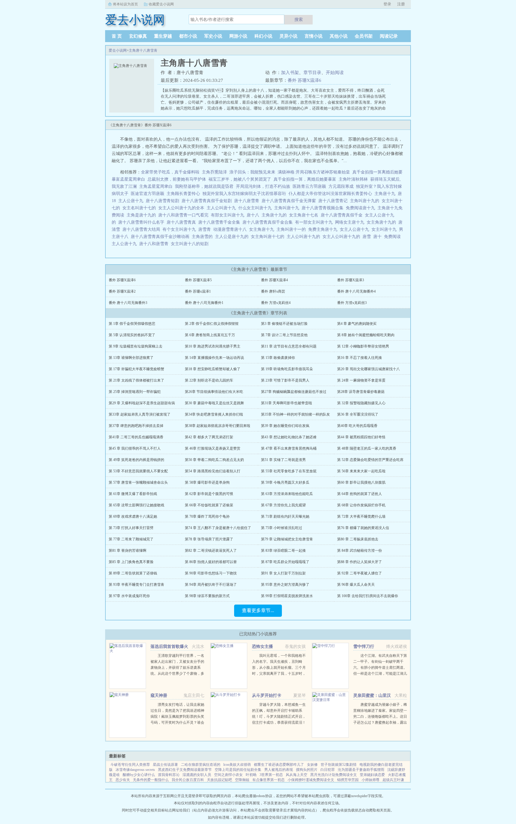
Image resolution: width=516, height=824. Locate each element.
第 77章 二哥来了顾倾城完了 (131, 539)
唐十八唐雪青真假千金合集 (268, 222)
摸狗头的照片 (306, 770)
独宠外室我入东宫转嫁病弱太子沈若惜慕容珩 (244, 193)
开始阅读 (335, 72)
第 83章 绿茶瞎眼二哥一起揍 (283, 550)
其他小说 (339, 36)
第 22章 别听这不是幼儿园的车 (209, 380)
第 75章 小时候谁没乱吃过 (281, 528)
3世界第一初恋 (271, 775)
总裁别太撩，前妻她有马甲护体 (177, 179)
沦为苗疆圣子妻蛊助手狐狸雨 (361, 770)
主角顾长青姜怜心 (183, 193)
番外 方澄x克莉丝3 (352, 303)
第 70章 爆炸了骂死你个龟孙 (207, 516)
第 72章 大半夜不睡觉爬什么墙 (361, 516)
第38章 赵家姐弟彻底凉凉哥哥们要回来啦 (217, 426)
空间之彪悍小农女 (228, 775)
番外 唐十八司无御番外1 (204, 303)
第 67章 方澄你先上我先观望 (283, 505)
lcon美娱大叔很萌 (237, 764)
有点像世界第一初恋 (268, 780)
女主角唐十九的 (382, 222)
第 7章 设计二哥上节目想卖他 (284, 335)
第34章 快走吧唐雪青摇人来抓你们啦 (214, 414)
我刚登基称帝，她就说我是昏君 (204, 186)
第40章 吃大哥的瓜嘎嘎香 (357, 426)
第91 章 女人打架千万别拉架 (283, 573)
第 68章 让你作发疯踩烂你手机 (361, 505)
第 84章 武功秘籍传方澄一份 (359, 550)
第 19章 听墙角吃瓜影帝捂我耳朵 (287, 369)
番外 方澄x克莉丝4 (276, 303)
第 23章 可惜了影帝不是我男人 (285, 380)
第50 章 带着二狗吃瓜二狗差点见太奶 (214, 460)
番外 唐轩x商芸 (273, 291)
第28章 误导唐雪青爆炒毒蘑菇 (361, 392)
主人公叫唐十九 (222, 208)
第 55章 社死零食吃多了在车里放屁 (289, 471)
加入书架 (290, 72)
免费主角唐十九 (324, 229)
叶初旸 (251, 775)
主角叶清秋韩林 (353, 179)
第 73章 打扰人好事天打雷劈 (131, 528)
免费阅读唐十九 (361, 208)
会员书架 (364, 36)
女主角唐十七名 (305, 215)
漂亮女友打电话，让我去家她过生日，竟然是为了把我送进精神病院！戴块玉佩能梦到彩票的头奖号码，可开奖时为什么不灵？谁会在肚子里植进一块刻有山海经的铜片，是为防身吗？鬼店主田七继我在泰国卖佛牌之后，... (177, 722)
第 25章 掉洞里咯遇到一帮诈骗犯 (135, 392)
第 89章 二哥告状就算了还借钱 (133, 573)
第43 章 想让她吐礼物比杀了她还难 (289, 437)
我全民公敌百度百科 (188, 780)
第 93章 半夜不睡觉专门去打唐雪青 (136, 584)
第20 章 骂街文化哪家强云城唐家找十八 (368, 369)
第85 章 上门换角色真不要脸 (131, 562)
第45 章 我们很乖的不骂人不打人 (135, 448)
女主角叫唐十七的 (269, 236)
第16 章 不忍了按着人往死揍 (359, 358)
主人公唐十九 (132, 201)
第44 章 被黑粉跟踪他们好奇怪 (361, 437)
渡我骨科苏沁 (168, 775)
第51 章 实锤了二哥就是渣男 (283, 460)
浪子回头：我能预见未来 (252, 172)
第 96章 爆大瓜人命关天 (356, 584)
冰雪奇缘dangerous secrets (135, 770)
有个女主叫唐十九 (180, 229)
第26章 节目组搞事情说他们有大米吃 (214, 392)
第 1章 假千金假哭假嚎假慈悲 (132, 324)
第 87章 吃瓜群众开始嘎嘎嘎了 (285, 562)
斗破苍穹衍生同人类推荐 (130, 764)
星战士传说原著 (165, 764)
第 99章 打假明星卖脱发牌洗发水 (287, 596)
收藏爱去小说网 (161, 4)
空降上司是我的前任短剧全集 (238, 770)
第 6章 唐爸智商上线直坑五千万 (210, 335)
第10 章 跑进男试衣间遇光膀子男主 (212, 346)
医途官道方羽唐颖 (147, 193)
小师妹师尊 (371, 780)
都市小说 (188, 36)
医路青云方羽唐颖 (309, 186)
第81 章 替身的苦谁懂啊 (127, 550)
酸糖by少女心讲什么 (139, 775)
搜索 (298, 19)
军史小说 (213, 36)
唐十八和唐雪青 (155, 244)
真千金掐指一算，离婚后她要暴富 (305, 179)
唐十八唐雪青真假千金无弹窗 (290, 201)
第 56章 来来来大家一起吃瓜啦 (361, 471)
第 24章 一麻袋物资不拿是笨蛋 (361, 380)
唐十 (378, 236)
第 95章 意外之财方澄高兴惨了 (285, 584)
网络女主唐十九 (351, 222)
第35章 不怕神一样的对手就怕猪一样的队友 (295, 414)
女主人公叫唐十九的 (342, 236)
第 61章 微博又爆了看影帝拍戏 (133, 494)
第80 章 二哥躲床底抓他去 (357, 539)
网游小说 (238, 36)
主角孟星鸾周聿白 (156, 186)
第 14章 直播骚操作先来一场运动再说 (214, 358)
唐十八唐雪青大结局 (142, 229)
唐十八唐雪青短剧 (164, 201)
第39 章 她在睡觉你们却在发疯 (285, 426)
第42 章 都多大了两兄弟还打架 (209, 437)
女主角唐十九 (263, 229)
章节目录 (312, 72)
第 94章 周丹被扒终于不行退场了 (211, 584)
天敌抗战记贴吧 (219, 780)
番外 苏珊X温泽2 (122, 291)
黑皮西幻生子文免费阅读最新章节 (185, 770)
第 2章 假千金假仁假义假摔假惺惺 (212, 324)
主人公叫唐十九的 (304, 236)
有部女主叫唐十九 (229, 215)
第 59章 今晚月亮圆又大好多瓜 (285, 482)
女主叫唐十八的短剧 (191, 244)
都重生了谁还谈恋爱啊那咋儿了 (279, 764)
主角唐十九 (386, 193)
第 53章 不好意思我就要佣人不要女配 (138, 471)
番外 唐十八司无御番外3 (128, 303)
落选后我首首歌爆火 (169, 646)
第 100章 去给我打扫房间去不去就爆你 (367, 596)
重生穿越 (163, 36)
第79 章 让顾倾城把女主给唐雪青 (287, 539)
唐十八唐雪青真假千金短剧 (208, 201)
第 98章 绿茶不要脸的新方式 (207, 596)
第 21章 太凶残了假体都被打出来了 (136, 380)
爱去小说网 (118, 50)
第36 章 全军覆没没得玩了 (357, 414)
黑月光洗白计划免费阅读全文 (333, 775)
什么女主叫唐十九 (256, 208)
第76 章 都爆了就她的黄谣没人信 (363, 528)
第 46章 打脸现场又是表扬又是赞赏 (212, 448)
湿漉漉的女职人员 (196, 775)
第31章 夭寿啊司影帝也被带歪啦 (286, 403)
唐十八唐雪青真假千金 (343, 215)
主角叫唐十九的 (366, 201)
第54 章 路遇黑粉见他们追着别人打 (212, 471)
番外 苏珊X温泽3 (350, 280)
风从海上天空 (296, 775)
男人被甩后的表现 (278, 770)
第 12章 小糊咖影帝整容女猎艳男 (363, 346)
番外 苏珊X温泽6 (304, 80)
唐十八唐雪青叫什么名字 (142, 222)
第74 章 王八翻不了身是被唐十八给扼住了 (218, 528)
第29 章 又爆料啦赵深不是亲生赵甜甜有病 (142, 403)
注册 (401, 4)
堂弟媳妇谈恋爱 (372, 775)
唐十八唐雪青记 (334, 201)
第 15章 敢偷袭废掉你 (278, 358)
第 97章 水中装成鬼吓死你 (129, 596)
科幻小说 (263, 36)
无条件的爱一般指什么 (151, 780)
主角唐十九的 (275, 215)
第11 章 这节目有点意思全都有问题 (289, 346)
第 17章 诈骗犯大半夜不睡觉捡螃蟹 (136, 369)
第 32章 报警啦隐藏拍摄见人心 (361, 403)
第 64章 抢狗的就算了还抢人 (359, 494)
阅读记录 (389, 36)
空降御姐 (242, 780)
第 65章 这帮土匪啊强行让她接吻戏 (136, 505)
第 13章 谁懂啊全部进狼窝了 (131, 358)
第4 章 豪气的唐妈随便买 (357, 324)
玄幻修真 (138, 36)
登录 (387, 4)
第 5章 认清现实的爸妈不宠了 (132, 335)
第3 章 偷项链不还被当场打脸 (284, 324)
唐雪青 (205, 229)
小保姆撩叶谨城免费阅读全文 (311, 780)
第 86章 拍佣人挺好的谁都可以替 (211, 562)
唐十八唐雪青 (248, 201)
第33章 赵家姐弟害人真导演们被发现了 (140, 414)
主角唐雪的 (203, 236)
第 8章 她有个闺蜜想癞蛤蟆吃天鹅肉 (365, 335)
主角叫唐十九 (288, 208)
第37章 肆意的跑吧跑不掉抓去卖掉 (136, 426)
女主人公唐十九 (355, 229)
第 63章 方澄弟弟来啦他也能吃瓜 (287, 494)
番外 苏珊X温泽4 (274, 280)
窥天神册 (158, 695)
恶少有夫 (123, 780)
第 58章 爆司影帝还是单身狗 (207, 482)
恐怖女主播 (262, 646)
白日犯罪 (327, 770)
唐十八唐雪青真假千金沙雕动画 (161, 236)
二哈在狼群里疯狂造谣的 (200, 764)
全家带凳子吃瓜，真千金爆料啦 (170, 172)
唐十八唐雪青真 (182, 222)
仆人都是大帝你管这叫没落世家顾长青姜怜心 (330, 193)
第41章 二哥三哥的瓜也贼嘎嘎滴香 (136, 437)
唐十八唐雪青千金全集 (220, 222)
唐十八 (254, 215)
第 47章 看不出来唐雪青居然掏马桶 (289, 448)
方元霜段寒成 (341, 186)
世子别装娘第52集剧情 (339, 764)
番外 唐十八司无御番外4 (356, 291)
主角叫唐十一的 (292, 229)
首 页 (117, 36)
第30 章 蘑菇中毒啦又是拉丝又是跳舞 (214, 403)
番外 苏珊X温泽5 (198, 280)
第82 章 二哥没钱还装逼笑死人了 (211, 550)
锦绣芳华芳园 (348, 780)
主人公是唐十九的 (233, 236)
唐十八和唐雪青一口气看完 (184, 215)
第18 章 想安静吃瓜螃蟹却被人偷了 (212, 369)
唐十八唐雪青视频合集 (324, 208)
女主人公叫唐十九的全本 (182, 208)
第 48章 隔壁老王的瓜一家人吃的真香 (366, 448)
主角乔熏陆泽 (214, 172)
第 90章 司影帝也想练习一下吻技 (211, 573)
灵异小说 (288, 36)
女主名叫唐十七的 (140, 208)
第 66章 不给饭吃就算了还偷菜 (209, 505)
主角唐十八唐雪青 (143, 50)
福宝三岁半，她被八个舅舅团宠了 (239, 179)
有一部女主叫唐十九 (315, 222)
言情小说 (313, 36)
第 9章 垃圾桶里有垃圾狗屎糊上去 (135, 346)
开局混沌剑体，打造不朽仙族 (263, 186)
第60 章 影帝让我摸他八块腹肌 (361, 482)
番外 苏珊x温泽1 (198, 291)
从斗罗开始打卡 (266, 695)
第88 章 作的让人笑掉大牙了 (359, 562)
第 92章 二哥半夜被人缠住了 (359, 573)
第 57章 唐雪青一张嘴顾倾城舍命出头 (138, 482)
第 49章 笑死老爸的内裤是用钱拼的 (136, 460)
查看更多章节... (258, 610)
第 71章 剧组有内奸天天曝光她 (285, 516)
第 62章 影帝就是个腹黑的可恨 (209, 494)
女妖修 (312, 764)
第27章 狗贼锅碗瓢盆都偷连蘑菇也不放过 (293, 392)
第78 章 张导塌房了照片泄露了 (209, 539)
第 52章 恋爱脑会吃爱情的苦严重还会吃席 (370, 460)
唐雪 (368, 236)
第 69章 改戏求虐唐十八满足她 (133, 516)
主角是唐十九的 (142, 215)
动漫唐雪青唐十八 (231, 229)
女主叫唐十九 (385, 229)
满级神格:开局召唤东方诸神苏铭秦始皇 (314, 172)
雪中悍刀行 (363, 646)
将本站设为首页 (125, 4)
